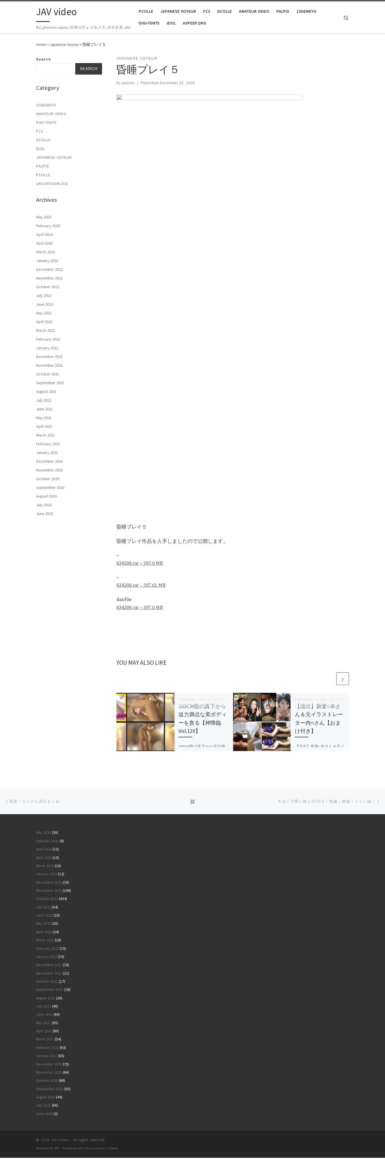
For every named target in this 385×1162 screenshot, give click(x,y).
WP (56, 1148)
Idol (40, 148)
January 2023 (47, 260)
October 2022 (47, 286)
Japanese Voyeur (64, 44)
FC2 (39, 131)
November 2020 (49, 470)
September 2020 (50, 487)
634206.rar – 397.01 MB (140, 585)
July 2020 (44, 504)
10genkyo (46, 105)
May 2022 (44, 312)
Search (43, 59)
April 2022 (44, 321)
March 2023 (45, 251)
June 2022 (44, 304)
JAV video (59, 1140)
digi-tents (46, 122)
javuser (128, 83)
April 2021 (44, 426)
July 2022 (44, 295)
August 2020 (46, 496)
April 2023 (44, 243)
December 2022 (49, 269)
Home (41, 44)
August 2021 (46, 391)
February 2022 (48, 339)
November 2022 (49, 278)
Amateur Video (51, 113)
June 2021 (44, 408)
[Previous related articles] (329, 678)
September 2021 (50, 382)
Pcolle (43, 174)
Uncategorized (52, 183)
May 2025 (44, 217)
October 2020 (47, 478)
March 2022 (45, 330)
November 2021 (49, 365)
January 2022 (47, 347)
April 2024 (44, 234)
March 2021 (45, 435)
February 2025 (48, 225)
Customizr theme (104, 1148)
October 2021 (47, 374)
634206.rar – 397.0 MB (139, 563)
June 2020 (44, 513)
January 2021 (47, 452)
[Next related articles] (342, 678)
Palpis (42, 166)
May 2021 (44, 417)
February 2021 (48, 443)
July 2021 (44, 400)
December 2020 (49, 461)
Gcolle (43, 139)
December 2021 (49, 356)
